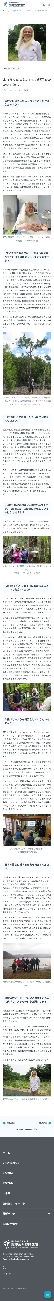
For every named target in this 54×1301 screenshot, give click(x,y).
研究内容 (8, 1173)
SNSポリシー (7, 1273)
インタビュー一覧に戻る (27, 1129)
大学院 (6, 1193)
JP (44, 4)
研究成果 (8, 1183)
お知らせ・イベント (14, 1203)
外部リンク (9, 1213)
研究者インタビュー (11, 68)
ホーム (6, 1152)
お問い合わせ (10, 1223)
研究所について (11, 1163)
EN (49, 4)
